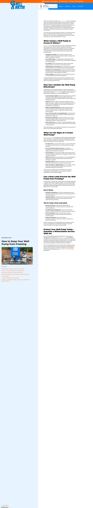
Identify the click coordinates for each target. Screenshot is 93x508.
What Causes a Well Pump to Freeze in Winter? (13, 268)
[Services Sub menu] (63, 6)
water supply (57, 92)
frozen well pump (49, 137)
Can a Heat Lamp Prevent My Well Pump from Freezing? (15, 274)
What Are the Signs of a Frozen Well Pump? (12, 272)
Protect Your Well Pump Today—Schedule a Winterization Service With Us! (16, 280)
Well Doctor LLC (61, 237)
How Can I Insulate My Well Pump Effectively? (13, 270)
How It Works (5, 276)
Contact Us (80, 6)
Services (61, 6)
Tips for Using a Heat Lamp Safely (10, 278)
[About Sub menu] (76, 6)
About (74, 6)
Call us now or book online (65, 249)
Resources (67, 6)
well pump (63, 21)
